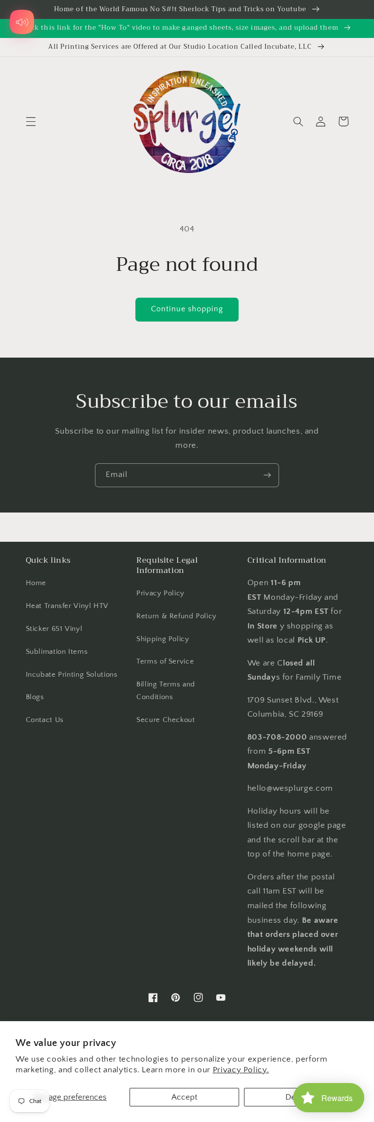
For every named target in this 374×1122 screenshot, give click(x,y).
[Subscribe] (267, 475)
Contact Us (45, 720)
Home (36, 583)
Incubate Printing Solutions (72, 675)
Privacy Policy (160, 593)
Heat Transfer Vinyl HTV (67, 606)
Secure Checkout (165, 720)
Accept (184, 1097)
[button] (30, 121)
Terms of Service (165, 662)
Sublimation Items (57, 652)
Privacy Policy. (241, 1069)
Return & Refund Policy (176, 616)
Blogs (35, 697)
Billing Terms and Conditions (165, 691)
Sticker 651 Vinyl (54, 629)
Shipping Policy (162, 639)
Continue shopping (187, 309)
